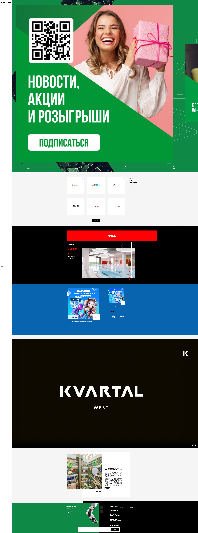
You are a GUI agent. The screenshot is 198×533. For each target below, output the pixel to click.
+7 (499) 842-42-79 (114, 510)
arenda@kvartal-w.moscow (115, 521)
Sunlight (89, 215)
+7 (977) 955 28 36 (113, 519)
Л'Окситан (110, 215)
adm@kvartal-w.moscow (115, 515)
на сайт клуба (122, 246)
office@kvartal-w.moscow (115, 525)
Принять (115, 529)
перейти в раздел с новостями (113, 316)
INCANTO (69, 215)
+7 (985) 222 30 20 (113, 514)
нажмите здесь (81, 529)
